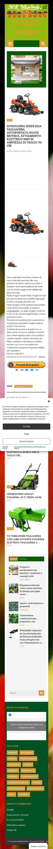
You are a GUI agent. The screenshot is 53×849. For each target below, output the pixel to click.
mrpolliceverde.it (23, 841)
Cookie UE (11, 830)
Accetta (26, 426)
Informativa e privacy (16, 825)
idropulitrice (12, 776)
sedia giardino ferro (29, 776)
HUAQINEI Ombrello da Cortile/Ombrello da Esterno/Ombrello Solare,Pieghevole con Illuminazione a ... (31, 636)
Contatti (10, 810)
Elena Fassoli (25, 580)
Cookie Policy (5, 447)
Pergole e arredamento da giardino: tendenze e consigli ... (25, 76)
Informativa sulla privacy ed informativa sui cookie (29, 447)
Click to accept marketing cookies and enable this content (26, 726)
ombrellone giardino (28, 759)
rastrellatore (23, 794)
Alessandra (24, 610)
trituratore (12, 759)
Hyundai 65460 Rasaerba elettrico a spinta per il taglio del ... (23, 452)
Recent (13, 559)
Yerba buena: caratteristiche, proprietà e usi (28, 618)
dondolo (11, 794)
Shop (9, 120)
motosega (37, 782)
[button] (49, 401)
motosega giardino (35, 788)
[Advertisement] (26, 173)
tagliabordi (12, 753)
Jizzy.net (24, 815)
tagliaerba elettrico (23, 386)
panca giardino (26, 753)
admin (9, 151)
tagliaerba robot (28, 770)
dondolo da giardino (16, 788)
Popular (23, 559)
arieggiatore (13, 770)
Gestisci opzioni (26, 441)
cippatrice (28, 765)
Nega (26, 434)
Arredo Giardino (25, 67)
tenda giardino (13, 765)
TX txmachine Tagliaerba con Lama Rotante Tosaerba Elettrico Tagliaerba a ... (25, 539)
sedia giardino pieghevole (18, 782)
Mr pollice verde (27, 22)
